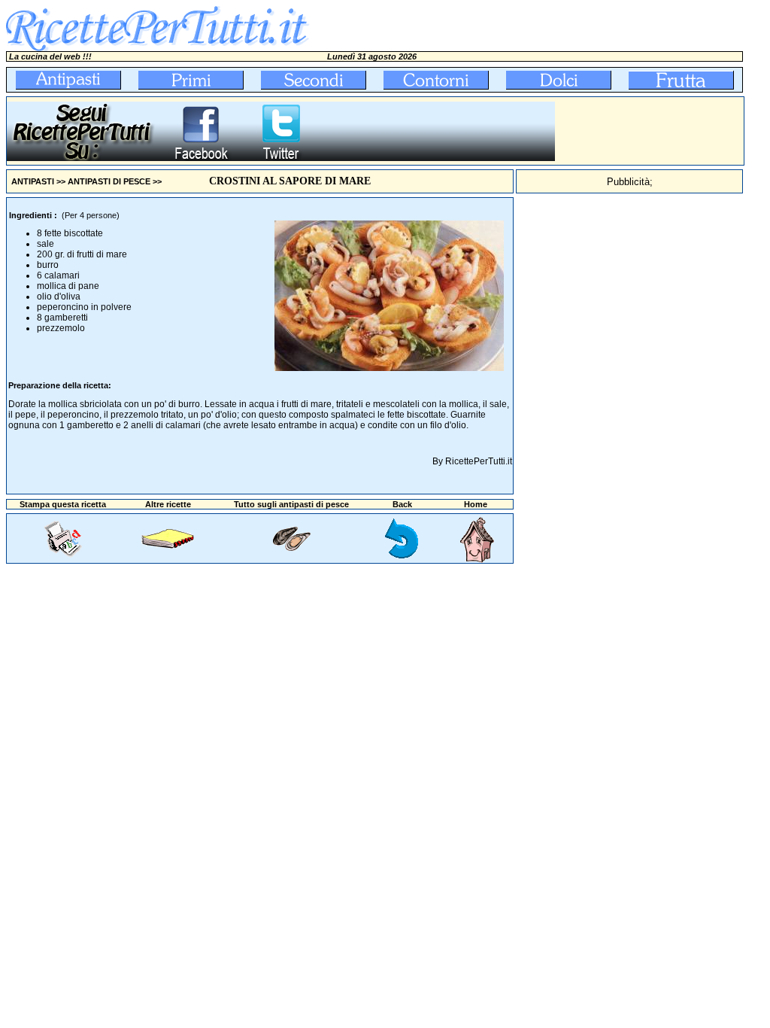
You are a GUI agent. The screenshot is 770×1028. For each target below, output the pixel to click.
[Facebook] (200, 158)
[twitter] (281, 158)
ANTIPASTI (32, 181)
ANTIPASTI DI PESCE (109, 181)
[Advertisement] (649, 131)
